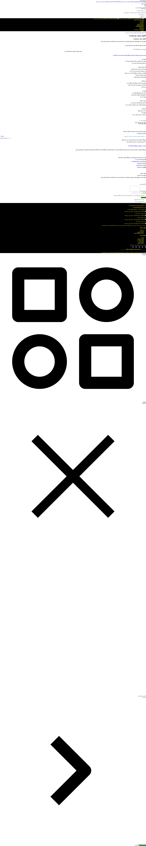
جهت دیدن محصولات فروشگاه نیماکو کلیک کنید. (137, 145)
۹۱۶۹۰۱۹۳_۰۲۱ (138, 159)
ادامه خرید (137, 845)
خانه (145, 32)
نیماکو (142, 237)
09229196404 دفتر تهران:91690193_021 (136, 205)
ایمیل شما (144, 193)
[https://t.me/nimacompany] (138, 247)
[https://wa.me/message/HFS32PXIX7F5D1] (141, 247)
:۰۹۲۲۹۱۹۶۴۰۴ (140, 163)
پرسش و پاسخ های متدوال (139, 233)
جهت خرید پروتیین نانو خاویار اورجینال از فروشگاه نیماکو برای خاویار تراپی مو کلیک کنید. (129, 55)
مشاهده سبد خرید (142, 845)
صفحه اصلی (141, 14)
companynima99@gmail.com (138, 207)
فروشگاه (142, 16)
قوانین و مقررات (140, 238)
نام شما (144, 192)
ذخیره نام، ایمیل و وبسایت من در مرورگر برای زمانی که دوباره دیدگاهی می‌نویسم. (129, 195)
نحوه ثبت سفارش (140, 239)
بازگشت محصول (140, 243)
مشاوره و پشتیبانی (140, 232)
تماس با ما (142, 231)
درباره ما (142, 229)
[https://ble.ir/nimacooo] (131, 247)
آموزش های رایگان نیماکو (139, 32)
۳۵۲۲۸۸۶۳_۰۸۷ (134, 161)
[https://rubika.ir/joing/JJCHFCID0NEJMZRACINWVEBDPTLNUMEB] (135, 247)
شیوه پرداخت (141, 240)
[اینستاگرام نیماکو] (144, 247)
